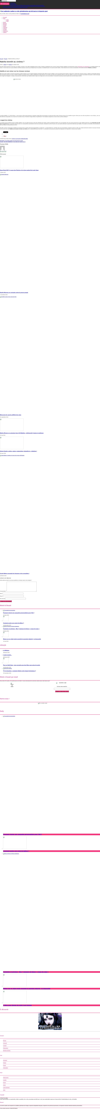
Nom (1, 593)
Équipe (4, 1040)
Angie (4, 1085)
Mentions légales (6, 1050)
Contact (4, 1045)
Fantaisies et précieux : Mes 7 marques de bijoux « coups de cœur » (21, 628)
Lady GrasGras (6, 1087)
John (4, 1090)
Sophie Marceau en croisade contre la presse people (14, 292)
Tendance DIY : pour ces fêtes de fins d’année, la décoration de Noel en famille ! (27, 5)
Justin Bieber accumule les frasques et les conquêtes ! (14, 573)
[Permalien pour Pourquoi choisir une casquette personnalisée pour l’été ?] (9, 610)
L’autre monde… (13, 4)
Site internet (2, 598)
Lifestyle (5, 27)
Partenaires (5, 1048)
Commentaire (3, 591)
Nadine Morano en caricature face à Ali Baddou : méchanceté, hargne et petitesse (22, 433)
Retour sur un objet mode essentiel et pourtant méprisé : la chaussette (22, 639)
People (5, 24)
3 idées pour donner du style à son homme (17, 1005)
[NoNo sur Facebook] (4, 151)
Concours (5, 31)
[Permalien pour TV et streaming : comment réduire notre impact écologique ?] (7, 668)
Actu (4, 18)
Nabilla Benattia (24, 138)
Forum (4, 1065)
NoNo (5, 64)
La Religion (12, 3)
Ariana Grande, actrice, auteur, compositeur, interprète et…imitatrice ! (18, 451)
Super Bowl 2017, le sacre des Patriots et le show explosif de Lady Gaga (19, 170)
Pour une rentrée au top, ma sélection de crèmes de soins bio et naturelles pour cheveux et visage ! (24, 6)
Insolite (5, 29)
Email (1, 596)
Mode (4, 22)
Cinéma (13, 138)
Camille (4, 1080)
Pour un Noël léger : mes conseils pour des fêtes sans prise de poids (21, 665)
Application (5, 1067)
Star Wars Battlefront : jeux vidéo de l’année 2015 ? (13, 141)
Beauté (5, 23)
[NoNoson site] (0, 151)
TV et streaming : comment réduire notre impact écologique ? (19, 670)
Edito (7, 19)
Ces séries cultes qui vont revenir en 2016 (11, 140)
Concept (5, 1043)
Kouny (4, 1082)
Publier (4, 1062)
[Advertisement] (50, 47)
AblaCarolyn (5, 1077)
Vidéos (4, 32)
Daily (7, 21)
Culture (5, 28)
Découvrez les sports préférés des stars (10, 414)
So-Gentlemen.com (25, 13)
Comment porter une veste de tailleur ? (13, 623)
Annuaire (5, 1060)
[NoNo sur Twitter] (2, 151)
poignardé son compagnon (83, 66)
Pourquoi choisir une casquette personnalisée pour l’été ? (15, 7)
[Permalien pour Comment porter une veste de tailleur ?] (6, 620)
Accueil (5, 17)
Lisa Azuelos (18, 138)
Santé (4, 26)
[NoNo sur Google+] (5, 151)
